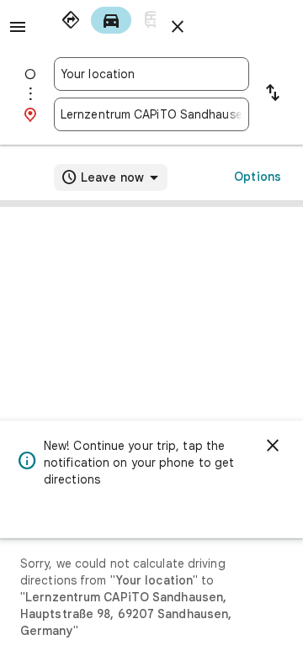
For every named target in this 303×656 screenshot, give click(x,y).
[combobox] (151, 74)
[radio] (70, 20)
